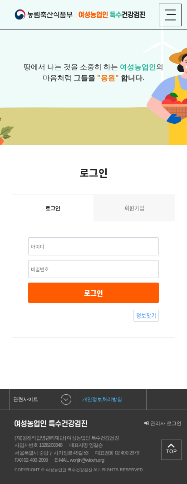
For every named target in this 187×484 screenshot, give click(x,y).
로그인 (93, 293)
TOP (171, 451)
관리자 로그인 (165, 423)
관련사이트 (25, 399)
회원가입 (134, 208)
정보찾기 (146, 316)
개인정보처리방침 (102, 399)
